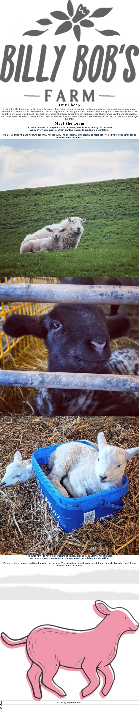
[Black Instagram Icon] (69, 707)
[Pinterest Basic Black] (69, 705)
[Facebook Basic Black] (69, 702)
